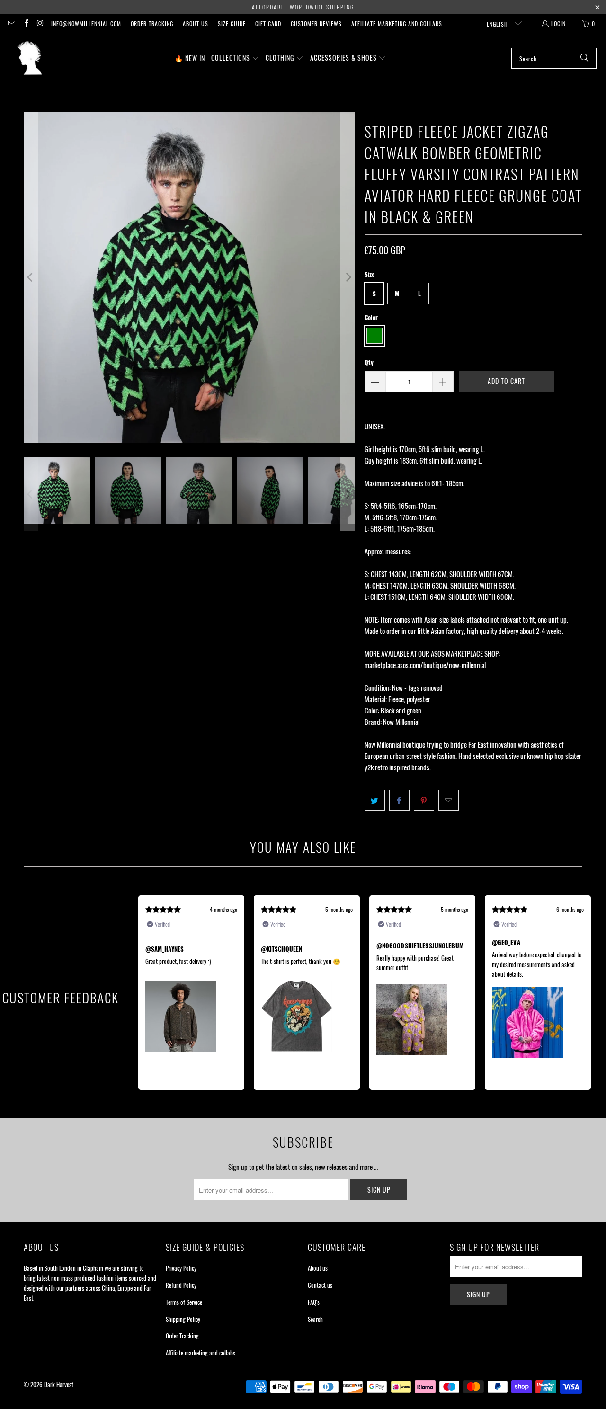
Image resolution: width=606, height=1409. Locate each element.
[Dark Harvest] (29, 58)
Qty (369, 362)
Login (558, 23)
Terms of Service (184, 1302)
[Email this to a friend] (448, 800)
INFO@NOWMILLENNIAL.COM (86, 23)
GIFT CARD (268, 23)
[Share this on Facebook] (399, 800)
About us (195, 23)
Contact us (320, 1285)
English (498, 24)
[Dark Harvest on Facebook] (25, 23)
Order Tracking (152, 23)
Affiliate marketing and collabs (396, 23)
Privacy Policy (181, 1268)
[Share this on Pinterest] (424, 800)
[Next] (348, 277)
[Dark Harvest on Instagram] (40, 23)
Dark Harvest (58, 1384)
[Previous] (30, 277)
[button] (235, 58)
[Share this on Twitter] (375, 800)
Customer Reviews (316, 23)
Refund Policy (181, 1285)
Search (315, 1319)
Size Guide (232, 23)
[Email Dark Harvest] (11, 23)
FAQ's (314, 1302)
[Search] (585, 58)
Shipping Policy (183, 1319)
